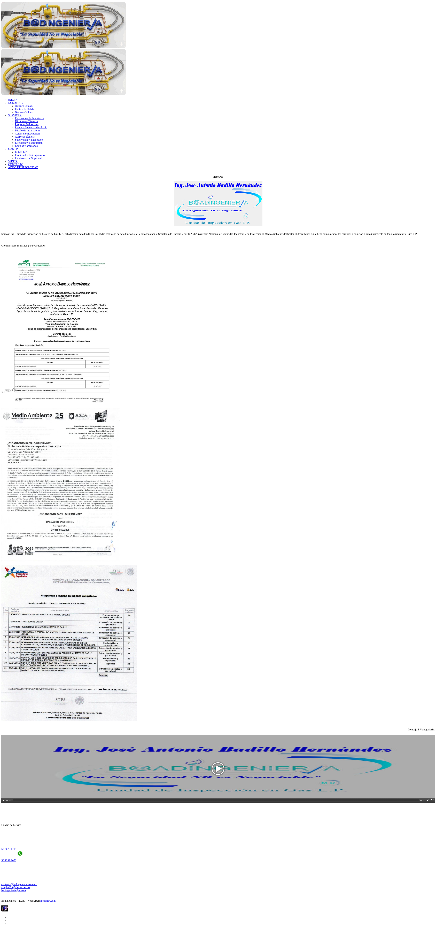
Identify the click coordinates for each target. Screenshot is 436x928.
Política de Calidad (25, 109)
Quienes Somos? (24, 105)
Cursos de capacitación (27, 133)
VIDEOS (13, 161)
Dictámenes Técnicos (26, 121)
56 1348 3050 (8, 860)
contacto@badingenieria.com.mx (19, 884)
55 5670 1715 (8, 848)
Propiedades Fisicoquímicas (30, 155)
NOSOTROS (15, 102)
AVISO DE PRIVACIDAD (23, 167)
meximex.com (48, 900)
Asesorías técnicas (25, 136)
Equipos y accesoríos (26, 145)
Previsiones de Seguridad (28, 158)
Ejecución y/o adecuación (29, 142)
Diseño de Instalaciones (27, 130)
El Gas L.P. (21, 152)
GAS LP (13, 148)
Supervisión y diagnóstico (29, 139)
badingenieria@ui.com (13, 890)
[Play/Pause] (3, 800)
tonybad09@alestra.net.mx (15, 887)
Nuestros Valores (24, 112)
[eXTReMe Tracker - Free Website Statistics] (4, 910)
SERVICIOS (15, 115)
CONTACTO (15, 164)
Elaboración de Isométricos (29, 118)
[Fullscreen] (432, 800)
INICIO (12, 99)
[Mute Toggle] (428, 800)
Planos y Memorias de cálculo (31, 127)
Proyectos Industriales (26, 124)
